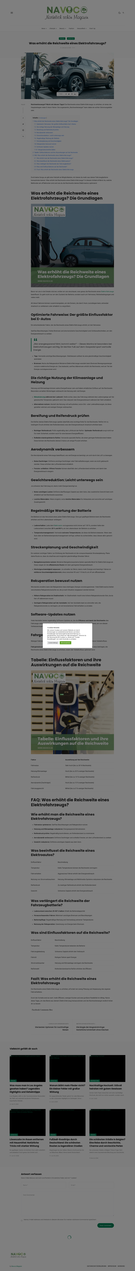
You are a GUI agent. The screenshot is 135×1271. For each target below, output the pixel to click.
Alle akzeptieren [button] (65, 643)
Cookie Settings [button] (53, 643)
